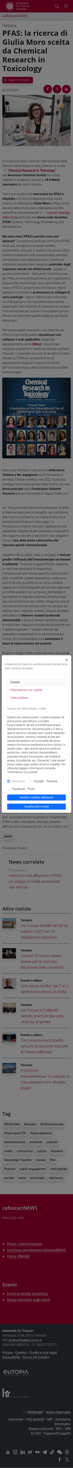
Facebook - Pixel (23, 789)
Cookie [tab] (15, 682)
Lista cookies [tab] (19, 698)
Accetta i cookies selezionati (36, 797)
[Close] (66, 660)
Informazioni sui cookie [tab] (26, 690)
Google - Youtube (45, 781)
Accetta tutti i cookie (36, 806)
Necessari (18, 781)
